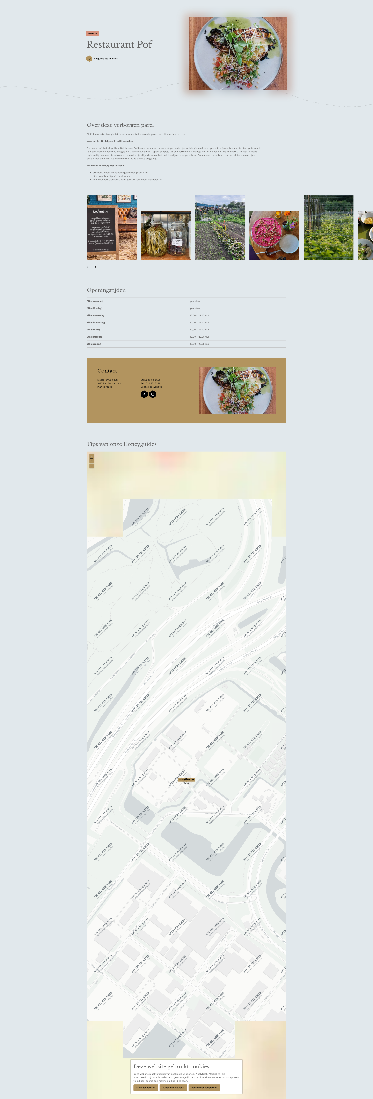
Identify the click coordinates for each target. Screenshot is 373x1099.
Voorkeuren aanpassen (204, 1087)
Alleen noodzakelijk (173, 1087)
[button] (186, 781)
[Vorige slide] (88, 267)
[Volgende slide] (94, 267)
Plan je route (104, 386)
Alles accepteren (145, 1087)
